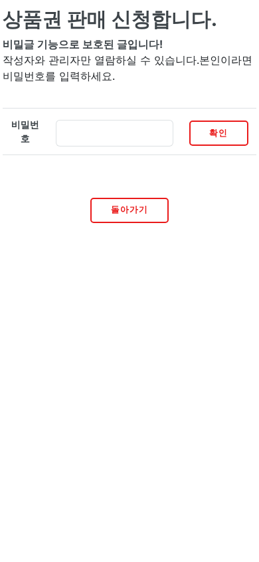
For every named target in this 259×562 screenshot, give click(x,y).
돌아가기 (129, 209)
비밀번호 (25, 131)
